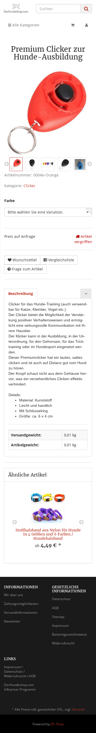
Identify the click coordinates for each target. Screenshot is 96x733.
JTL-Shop (57, 724)
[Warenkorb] (72, 25)
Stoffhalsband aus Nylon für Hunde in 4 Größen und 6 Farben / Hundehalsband (48, 534)
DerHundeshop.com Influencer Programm (20, 687)
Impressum (60, 625)
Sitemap (58, 616)
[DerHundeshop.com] (16, 9)
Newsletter (12, 621)
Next (81, 522)
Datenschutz (61, 599)
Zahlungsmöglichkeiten (21, 603)
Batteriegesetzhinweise (69, 634)
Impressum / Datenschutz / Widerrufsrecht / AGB (20, 671)
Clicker (29, 185)
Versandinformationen (20, 612)
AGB (55, 608)
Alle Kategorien (25, 24)
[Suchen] (86, 8)
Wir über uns (13, 595)
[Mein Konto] (86, 25)
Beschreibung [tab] (20, 293)
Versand (78, 709)
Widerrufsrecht (63, 643)
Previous (14, 522)
